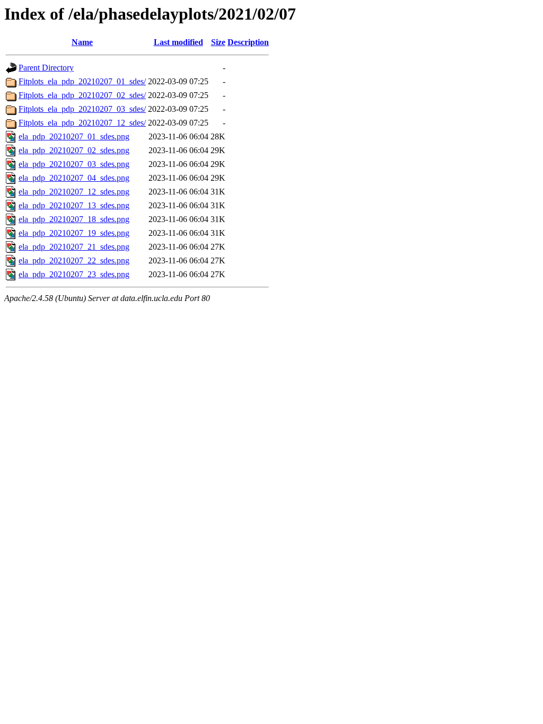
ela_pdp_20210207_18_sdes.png (74, 219)
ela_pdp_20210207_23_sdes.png (74, 274)
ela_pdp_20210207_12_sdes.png (74, 191)
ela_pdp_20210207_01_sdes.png (74, 136)
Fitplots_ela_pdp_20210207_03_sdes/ (82, 108)
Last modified (178, 42)
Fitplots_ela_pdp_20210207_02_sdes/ (82, 95)
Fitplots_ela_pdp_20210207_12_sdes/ (82, 122)
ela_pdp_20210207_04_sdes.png (74, 177)
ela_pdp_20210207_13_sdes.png (74, 205)
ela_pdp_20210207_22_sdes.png (74, 260)
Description (248, 42)
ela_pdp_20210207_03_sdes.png (74, 164)
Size (218, 42)
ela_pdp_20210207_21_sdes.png (74, 246)
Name (82, 42)
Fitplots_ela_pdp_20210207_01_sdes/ (82, 81)
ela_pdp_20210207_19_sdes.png (74, 232)
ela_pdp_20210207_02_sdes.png (74, 150)
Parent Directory (46, 67)
